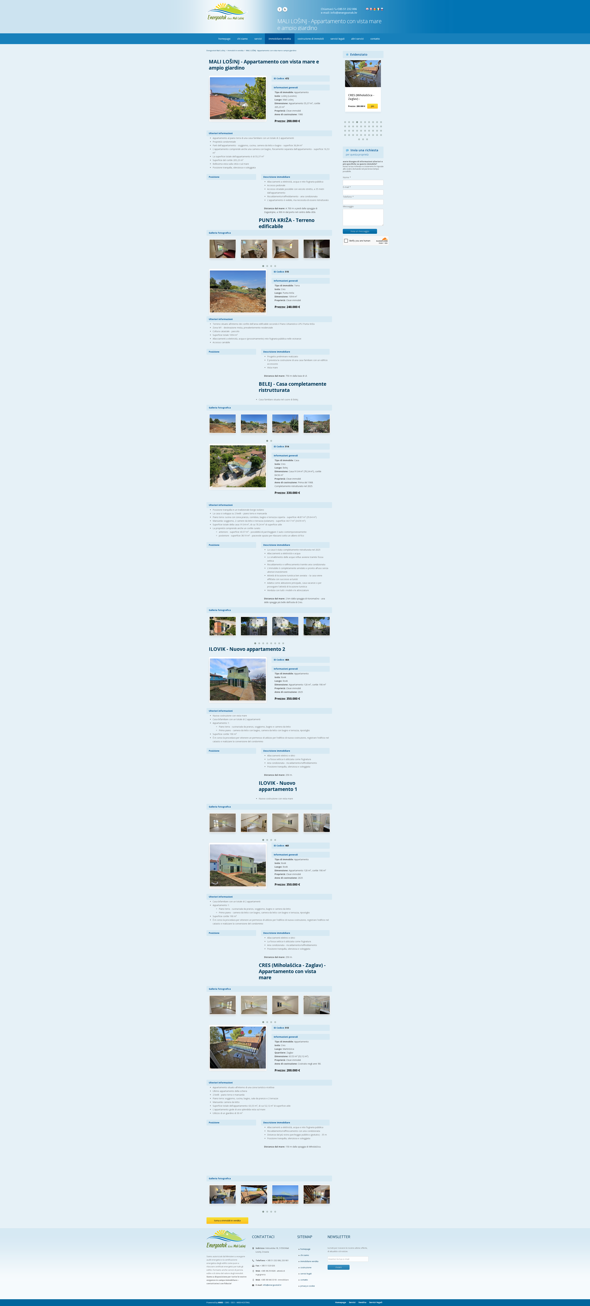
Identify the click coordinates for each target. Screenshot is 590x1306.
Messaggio (348, 206)
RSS (285, 9)
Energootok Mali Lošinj (215, 50)
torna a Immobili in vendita (227, 1220)
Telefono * (348, 196)
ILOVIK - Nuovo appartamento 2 (247, 649)
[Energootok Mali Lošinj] (226, 1242)
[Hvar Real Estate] (370, 8)
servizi (258, 38)
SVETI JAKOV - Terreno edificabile (361, 97)
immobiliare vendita (280, 38)
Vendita (362, 1302)
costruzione (305, 1267)
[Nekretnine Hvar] (367, 8)
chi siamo (242, 38)
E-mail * (347, 187)
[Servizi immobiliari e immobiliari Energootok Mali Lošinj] (227, 11)
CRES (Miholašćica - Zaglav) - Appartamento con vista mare (292, 971)
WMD (220, 1302)
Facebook (279, 9)
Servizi (352, 1302)
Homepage (340, 1302)
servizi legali (337, 38)
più (372, 106)
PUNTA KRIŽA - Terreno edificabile (287, 223)
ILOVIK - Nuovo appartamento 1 (278, 786)
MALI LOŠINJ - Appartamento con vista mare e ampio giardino (264, 64)
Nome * (347, 177)
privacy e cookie (307, 1286)
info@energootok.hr (272, 1285)
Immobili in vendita (236, 50)
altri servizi (357, 38)
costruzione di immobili (311, 38)
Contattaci (263, 1236)
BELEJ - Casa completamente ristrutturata (292, 386)
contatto (375, 38)
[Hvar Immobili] (374, 8)
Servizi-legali (375, 1302)
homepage (224, 38)
